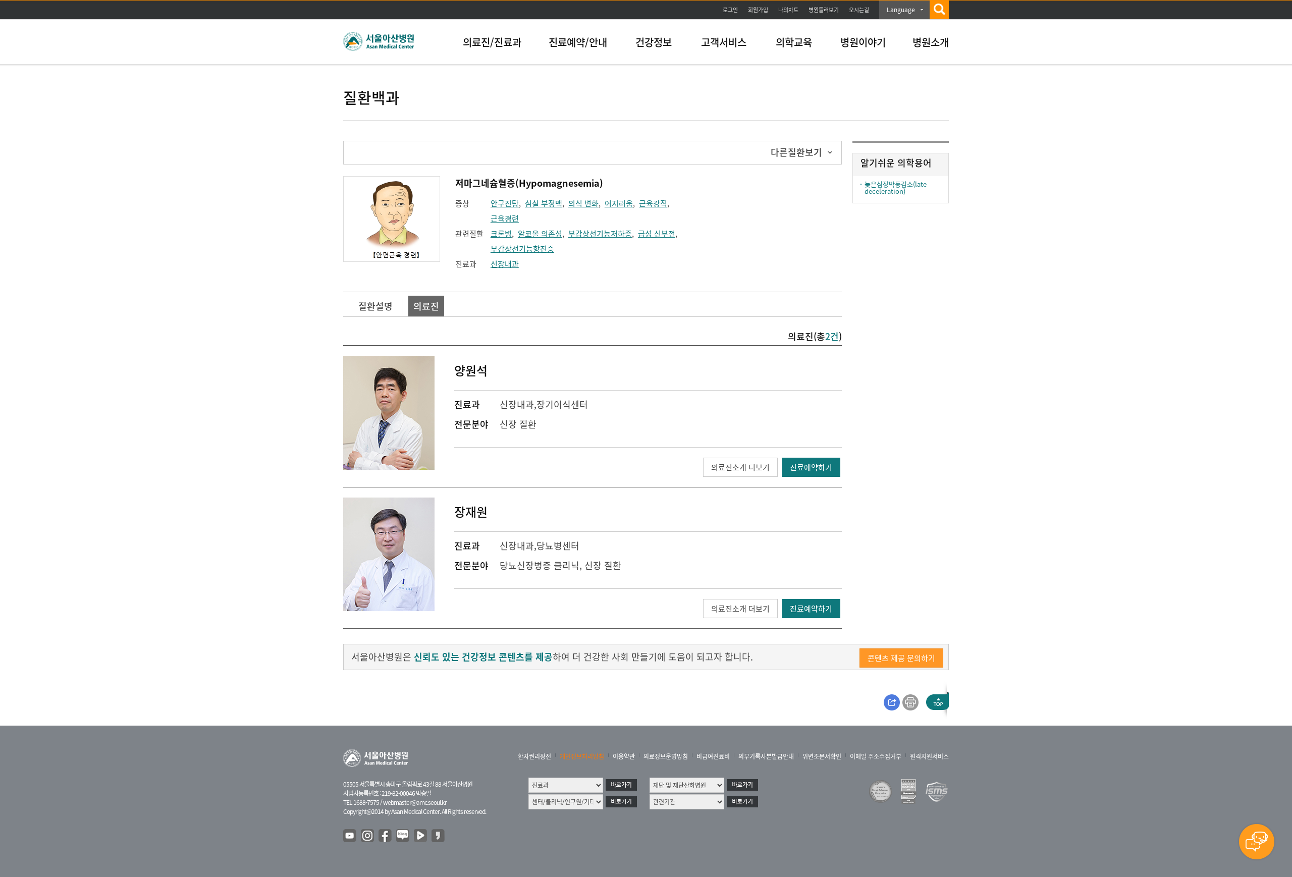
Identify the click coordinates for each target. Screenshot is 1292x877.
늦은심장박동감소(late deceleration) (896, 187)
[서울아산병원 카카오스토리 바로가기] (439, 836)
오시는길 (859, 10)
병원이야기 (863, 42)
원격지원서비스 (929, 756)
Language (901, 9)
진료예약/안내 (578, 42)
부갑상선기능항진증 (522, 248)
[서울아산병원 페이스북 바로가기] (386, 836)
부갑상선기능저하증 (600, 233)
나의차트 (788, 10)
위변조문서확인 (821, 756)
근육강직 (653, 203)
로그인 (730, 10)
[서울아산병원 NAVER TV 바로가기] (421, 836)
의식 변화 (583, 203)
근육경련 (505, 218)
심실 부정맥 (543, 203)
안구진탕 (505, 203)
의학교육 (794, 42)
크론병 (501, 233)
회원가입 (758, 10)
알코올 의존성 (540, 233)
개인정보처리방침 (582, 756)
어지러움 (619, 203)
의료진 (426, 306)
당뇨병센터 (557, 546)
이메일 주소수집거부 (875, 756)
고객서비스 (723, 42)
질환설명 (375, 306)
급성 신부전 (656, 233)
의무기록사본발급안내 (766, 756)
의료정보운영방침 (665, 756)
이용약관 (624, 756)
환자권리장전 (534, 756)
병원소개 (930, 42)
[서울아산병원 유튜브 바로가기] (350, 836)
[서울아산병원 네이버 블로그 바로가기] (403, 836)
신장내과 (505, 263)
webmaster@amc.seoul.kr (415, 802)
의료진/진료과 (492, 42)
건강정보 (653, 42)
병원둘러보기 (824, 10)
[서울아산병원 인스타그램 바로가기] (368, 836)
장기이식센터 (562, 404)
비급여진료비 (713, 756)
